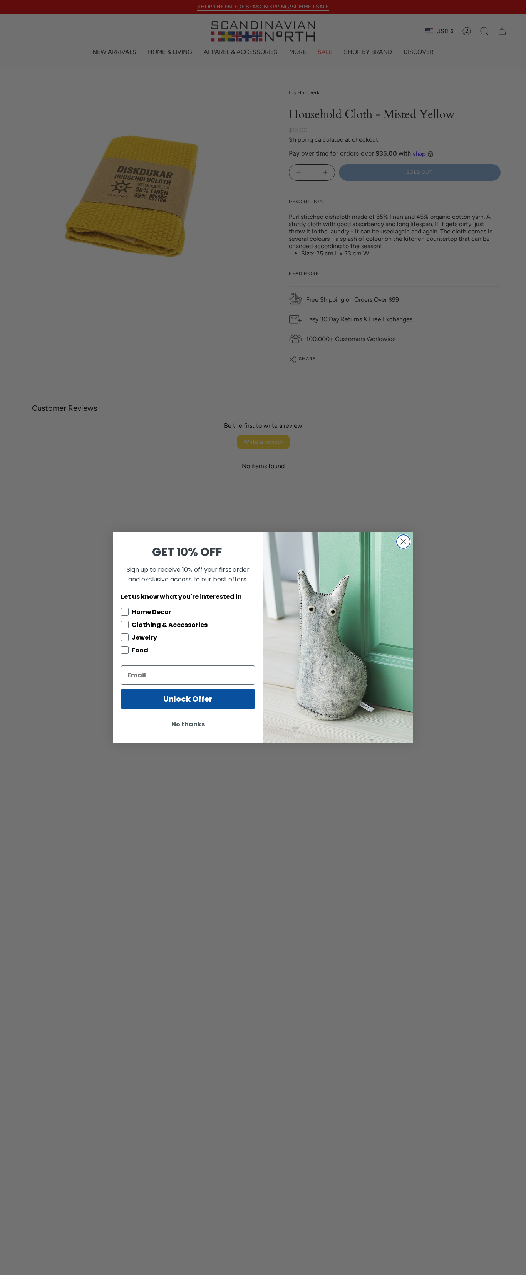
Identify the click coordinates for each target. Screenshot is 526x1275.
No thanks (188, 724)
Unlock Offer (188, 699)
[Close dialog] (403, 541)
